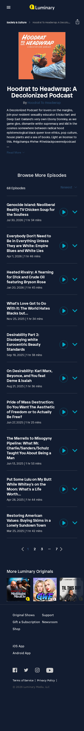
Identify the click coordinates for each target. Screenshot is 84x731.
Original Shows (24, 615)
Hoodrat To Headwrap (44, 102)
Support (48, 615)
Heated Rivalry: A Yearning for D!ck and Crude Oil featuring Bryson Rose (30, 277)
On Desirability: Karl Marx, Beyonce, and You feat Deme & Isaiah (29, 375)
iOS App (18, 646)
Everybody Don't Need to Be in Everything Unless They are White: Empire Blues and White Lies (29, 243)
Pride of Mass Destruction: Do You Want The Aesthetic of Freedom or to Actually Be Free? (31, 409)
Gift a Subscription (26, 622)
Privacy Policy (46, 680)
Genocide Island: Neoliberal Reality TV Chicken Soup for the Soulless (31, 209)
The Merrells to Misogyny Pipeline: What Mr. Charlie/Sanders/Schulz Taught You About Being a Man (29, 448)
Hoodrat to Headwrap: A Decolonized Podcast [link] (58, 22)
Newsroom (49, 622)
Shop (16, 629)
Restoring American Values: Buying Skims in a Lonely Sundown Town (29, 520)
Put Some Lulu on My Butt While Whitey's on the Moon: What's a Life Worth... (29, 486)
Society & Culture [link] (17, 22)
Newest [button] (67, 187)
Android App (22, 653)
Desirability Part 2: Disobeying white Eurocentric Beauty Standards (24, 342)
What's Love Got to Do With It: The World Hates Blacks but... (28, 308)
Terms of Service (23, 680)
